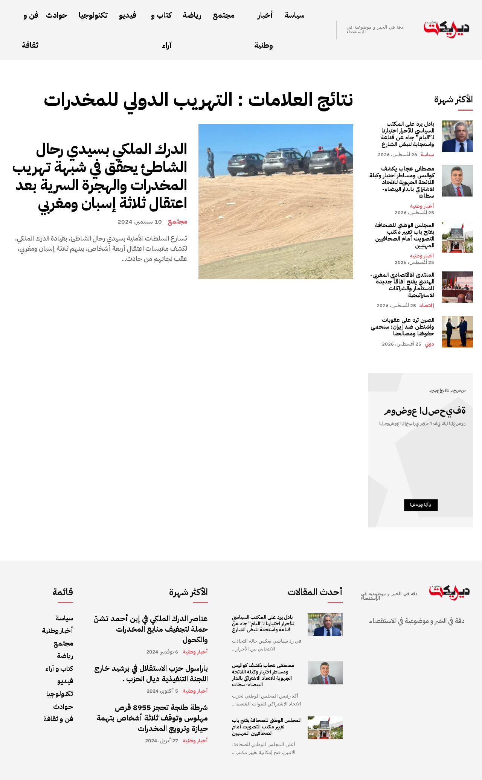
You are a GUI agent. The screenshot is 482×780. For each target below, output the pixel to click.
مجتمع (177, 221)
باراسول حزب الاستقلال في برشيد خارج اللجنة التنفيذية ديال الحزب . (151, 673)
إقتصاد (426, 305)
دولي (429, 344)
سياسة (427, 154)
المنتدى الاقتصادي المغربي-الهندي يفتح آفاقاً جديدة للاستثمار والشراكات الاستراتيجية (402, 285)
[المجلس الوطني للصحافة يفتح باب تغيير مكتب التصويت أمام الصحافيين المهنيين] (457, 237)
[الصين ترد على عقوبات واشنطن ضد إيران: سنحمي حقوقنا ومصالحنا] (457, 331)
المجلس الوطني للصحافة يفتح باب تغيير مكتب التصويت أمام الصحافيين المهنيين (404, 235)
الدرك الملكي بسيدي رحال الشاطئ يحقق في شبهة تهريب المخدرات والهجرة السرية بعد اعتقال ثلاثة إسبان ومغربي (99, 176)
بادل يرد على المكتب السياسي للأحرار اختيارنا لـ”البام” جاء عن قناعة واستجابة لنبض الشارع (407, 134)
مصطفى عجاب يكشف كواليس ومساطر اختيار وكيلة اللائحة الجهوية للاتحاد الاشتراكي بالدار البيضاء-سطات (401, 182)
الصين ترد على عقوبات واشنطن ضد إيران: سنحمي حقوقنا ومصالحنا (402, 327)
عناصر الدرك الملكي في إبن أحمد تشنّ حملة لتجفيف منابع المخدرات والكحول (150, 629)
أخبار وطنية (422, 206)
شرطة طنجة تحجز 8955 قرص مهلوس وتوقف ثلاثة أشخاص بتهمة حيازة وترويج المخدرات (152, 718)
